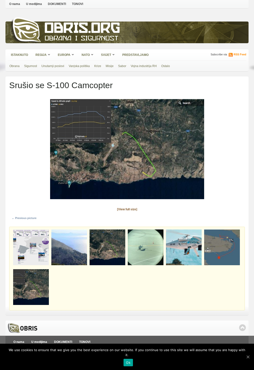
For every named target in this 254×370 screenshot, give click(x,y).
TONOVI (77, 4)
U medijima (34, 4)
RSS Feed (240, 54)
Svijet (104, 55)
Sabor (122, 66)
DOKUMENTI (57, 4)
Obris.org (82, 29)
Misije (110, 66)
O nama (14, 4)
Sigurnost (30, 66)
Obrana (14, 66)
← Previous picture (24, 218)
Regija (39, 55)
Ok (128, 363)
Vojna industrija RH (144, 66)
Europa (62, 55)
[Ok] (247, 356)
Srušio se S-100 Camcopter (61, 85)
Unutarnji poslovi (52, 66)
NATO (84, 55)
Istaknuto (19, 55)
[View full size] (127, 209)
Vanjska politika (79, 66)
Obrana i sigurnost (81, 39)
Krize (97, 66)
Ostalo (165, 66)
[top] (242, 327)
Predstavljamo (135, 55)
